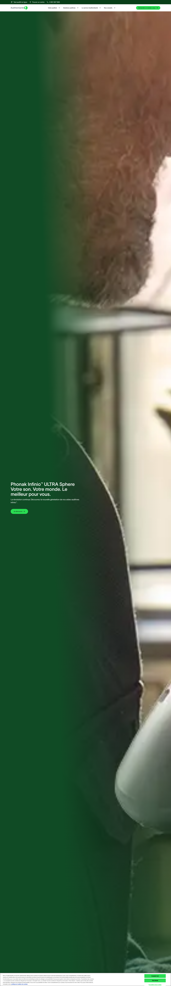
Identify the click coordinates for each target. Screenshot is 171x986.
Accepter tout (155, 976)
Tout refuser (155, 980)
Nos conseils (108, 8)
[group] (19, 2)
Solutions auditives (69, 8)
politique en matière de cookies (19, 984)
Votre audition (52, 8)
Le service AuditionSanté (90, 8)
